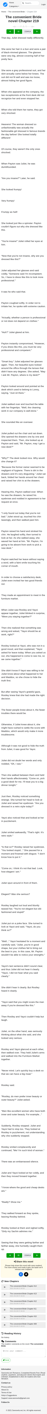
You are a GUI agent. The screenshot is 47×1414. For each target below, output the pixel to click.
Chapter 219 (32, 12)
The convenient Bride (16, 12)
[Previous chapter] (10, 31)
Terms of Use (6, 1392)
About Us (5, 1390)
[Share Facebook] (21, 1274)
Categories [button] (13, 6)
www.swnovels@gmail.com (19, 1398)
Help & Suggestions (9, 1395)
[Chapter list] (18, 31)
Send (6, 1360)
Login (43, 4)
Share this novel (24, 1261)
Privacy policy (6, 1387)
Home (11, 3)
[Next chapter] (37, 31)
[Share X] (26, 1274)
